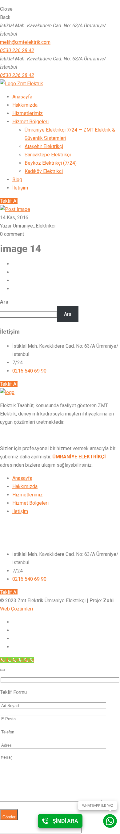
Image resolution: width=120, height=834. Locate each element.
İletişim (20, 511)
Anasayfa (22, 478)
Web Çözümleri (16, 609)
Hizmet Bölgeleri (30, 503)
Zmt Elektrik (29, 83)
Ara (4, 302)
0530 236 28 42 (17, 50)
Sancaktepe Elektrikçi (48, 155)
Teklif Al (9, 201)
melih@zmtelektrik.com (25, 42)
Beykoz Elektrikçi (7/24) (51, 163)
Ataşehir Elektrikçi (44, 146)
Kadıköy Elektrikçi (44, 171)
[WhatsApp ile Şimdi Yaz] (110, 821)
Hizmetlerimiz (27, 495)
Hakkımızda (25, 486)
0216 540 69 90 (29, 371)
